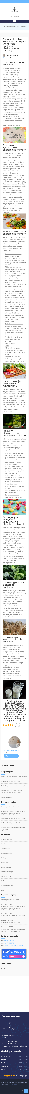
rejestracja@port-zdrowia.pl (14, 945)
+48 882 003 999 (22, 15)
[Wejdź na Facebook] (13, 1)
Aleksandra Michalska (12, 55)
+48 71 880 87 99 (14, 16)
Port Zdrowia (7, 27)
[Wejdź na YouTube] (15, 1)
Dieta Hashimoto (6, 797)
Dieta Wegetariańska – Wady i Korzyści (13, 786)
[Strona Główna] (10, 1027)
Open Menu (14, 21)
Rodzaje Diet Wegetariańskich (10, 781)
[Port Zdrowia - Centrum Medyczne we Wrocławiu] (14, 10)
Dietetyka (9, 58)
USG (2, 890)
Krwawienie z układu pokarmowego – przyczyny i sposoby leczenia (13, 813)
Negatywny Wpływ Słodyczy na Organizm (14, 777)
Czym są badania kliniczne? (10, 807)
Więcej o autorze (11, 756)
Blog (13, 27)
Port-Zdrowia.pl (13, 1084)
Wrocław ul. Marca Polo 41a (9, 15)
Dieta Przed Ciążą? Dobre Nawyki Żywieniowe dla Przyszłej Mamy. (11, 792)
